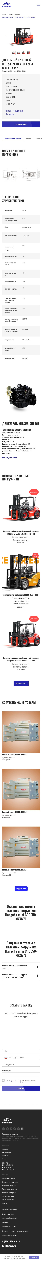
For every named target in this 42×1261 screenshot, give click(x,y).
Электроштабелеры (8, 1196)
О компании (5, 1149)
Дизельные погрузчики (14, 15)
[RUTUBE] (22, 1128)
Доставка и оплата (6, 1152)
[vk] (18, 1128)
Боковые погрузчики (8, 1214)
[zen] (14, 1128)
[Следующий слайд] (36, 36)
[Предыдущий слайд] (5, 36)
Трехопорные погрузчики (9, 1192)
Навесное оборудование (14, 110)
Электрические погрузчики (10, 1182)
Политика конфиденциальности (10, 1134)
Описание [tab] (28, 138)
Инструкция (10, 114)
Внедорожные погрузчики (9, 1189)
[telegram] (11, 1128)
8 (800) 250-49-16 (11, 1241)
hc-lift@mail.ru (9, 1245)
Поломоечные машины (9, 1226)
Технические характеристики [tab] (12, 138)
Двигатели (5, 1222)
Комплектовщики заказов (9, 1209)
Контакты (4, 1159)
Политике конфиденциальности (21, 1082)
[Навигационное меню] (38, 5)
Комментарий (6, 1070)
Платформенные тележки (9, 1235)
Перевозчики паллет (8, 1199)
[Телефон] (3, 1128)
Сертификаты (5, 1156)
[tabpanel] (21, 151)
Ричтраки (5, 1203)
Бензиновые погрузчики (9, 1185)
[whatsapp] (7, 1128)
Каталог (4, 15)
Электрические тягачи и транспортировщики (15, 1231)
